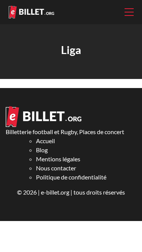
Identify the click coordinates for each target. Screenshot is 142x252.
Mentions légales (58, 158)
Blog (42, 149)
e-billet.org (55, 192)
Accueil (45, 140)
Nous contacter (56, 168)
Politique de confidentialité (71, 177)
